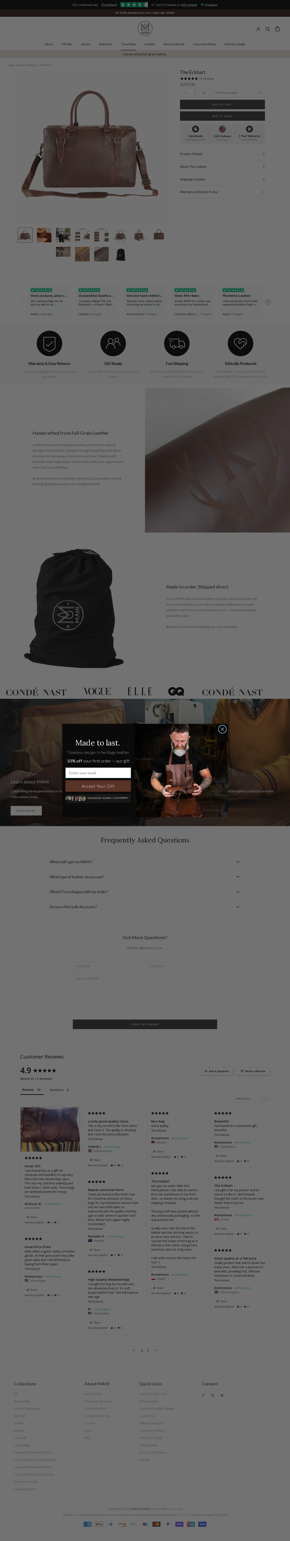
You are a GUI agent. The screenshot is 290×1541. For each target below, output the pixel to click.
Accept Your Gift (98, 786)
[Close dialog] (222, 729)
